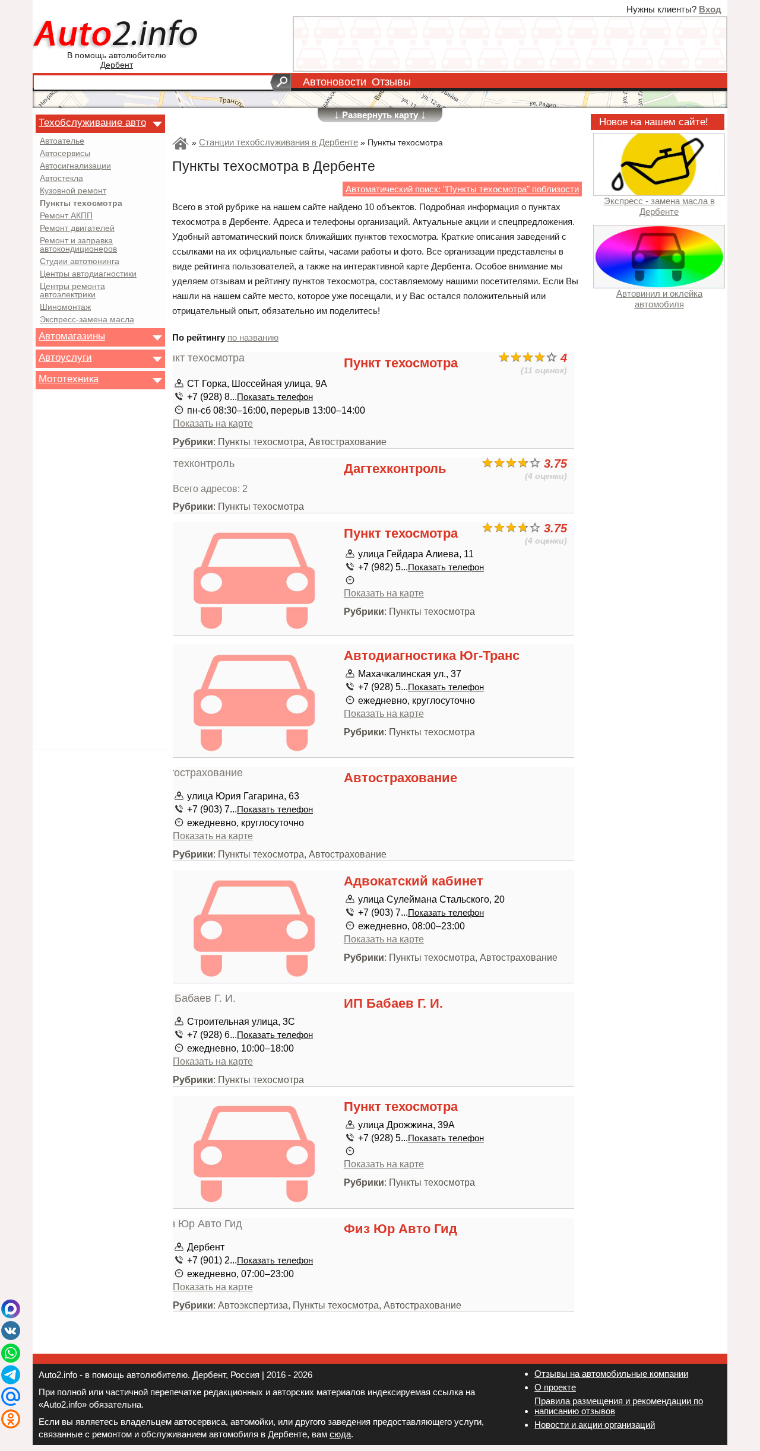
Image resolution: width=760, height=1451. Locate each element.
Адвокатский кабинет (413, 881)
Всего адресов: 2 (210, 488)
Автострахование (400, 777)
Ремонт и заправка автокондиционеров (78, 245)
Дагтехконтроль (395, 468)
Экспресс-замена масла (87, 320)
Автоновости (334, 82)
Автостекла (61, 178)
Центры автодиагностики (88, 274)
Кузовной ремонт (73, 191)
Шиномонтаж (65, 307)
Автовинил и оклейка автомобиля (659, 298)
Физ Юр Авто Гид (400, 1228)
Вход (710, 9)
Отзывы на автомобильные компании (611, 1374)
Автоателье (62, 141)
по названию (252, 337)
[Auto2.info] (117, 34)
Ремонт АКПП (66, 216)
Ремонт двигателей (77, 228)
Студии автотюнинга (79, 262)
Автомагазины (72, 336)
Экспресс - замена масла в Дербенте (659, 206)
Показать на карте (213, 423)
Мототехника (69, 378)
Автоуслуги (65, 357)
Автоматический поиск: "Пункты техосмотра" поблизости (462, 189)
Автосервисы (65, 154)
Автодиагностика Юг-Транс (432, 655)
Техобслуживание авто (92, 122)
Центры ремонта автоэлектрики (72, 290)
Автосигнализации (75, 166)
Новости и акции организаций (594, 1425)
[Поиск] (280, 82)
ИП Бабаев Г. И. (393, 1003)
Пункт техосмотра (401, 362)
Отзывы (391, 82)
